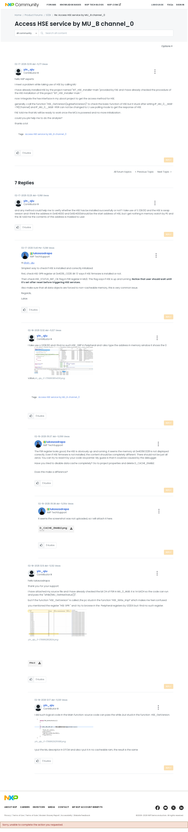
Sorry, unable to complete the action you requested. (32, 824)
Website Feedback (82, 815)
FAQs (170, 4)
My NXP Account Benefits (87, 807)
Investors (39, 807)
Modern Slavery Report (49, 815)
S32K (48, 15)
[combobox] (106, 33)
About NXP (10, 807)
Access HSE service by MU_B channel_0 (45, 134)
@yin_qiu (29, 262)
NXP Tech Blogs (94, 4)
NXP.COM (112, 4)
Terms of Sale (32, 815)
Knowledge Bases (70, 4)
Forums (51, 4)
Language (157, 4)
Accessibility (66, 815)
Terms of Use (18, 815)
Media (51, 807)
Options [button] (166, 46)
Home (18, 15)
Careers (25, 807)
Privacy (7, 815)
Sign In (180, 4)
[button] (155, 71)
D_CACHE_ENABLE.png (53, 528)
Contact (63, 807)
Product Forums (34, 15)
